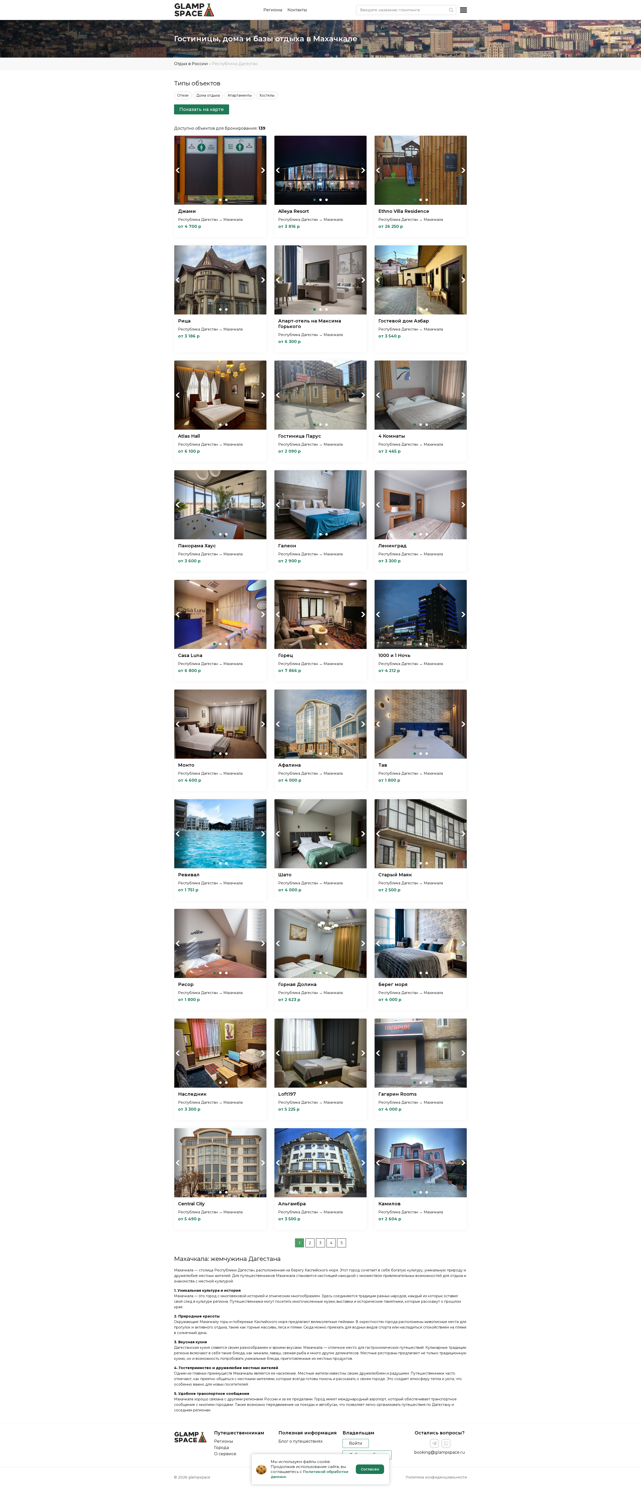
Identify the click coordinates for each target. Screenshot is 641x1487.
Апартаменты (240, 95)
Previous (178, 170)
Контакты (297, 10)
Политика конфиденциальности (436, 1477)
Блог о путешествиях (300, 1441)
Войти (355, 1443)
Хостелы (266, 95)
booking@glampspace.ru (439, 1452)
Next (262, 170)
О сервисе (225, 1453)
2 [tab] (220, 200)
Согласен (370, 1469)
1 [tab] (214, 200)
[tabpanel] (220, 170)
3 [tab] (226, 200)
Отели (183, 95)
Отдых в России (191, 63)
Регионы (272, 10)
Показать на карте (201, 109)
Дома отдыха (208, 95)
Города (221, 1447)
